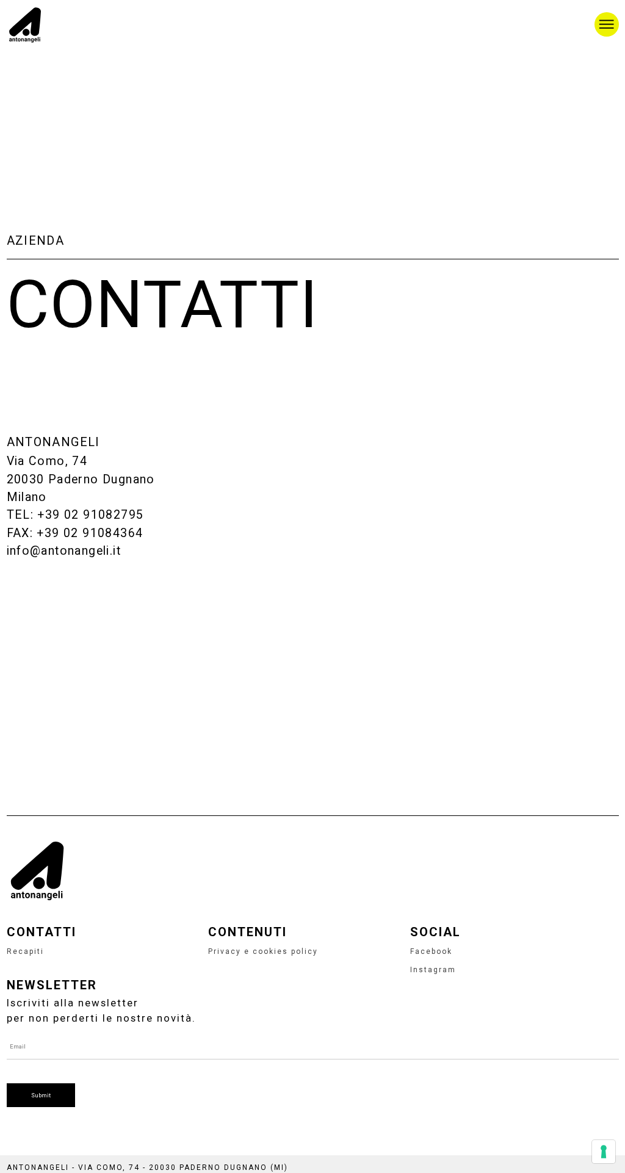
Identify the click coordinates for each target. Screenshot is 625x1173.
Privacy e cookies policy (263, 951)
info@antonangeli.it (64, 551)
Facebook (431, 951)
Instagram (433, 969)
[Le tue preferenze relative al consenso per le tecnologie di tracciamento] (603, 1151)
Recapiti (25, 951)
